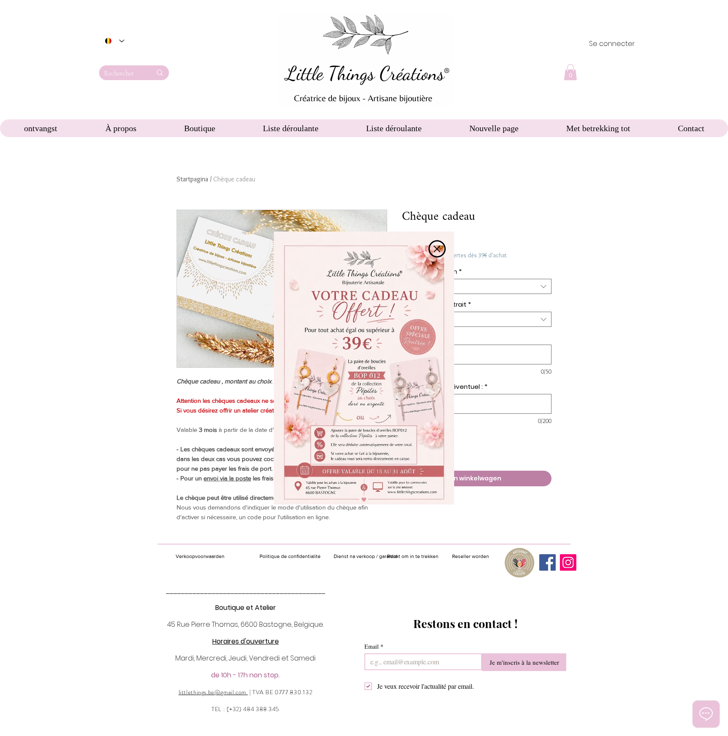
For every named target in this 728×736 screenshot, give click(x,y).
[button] (437, 249)
